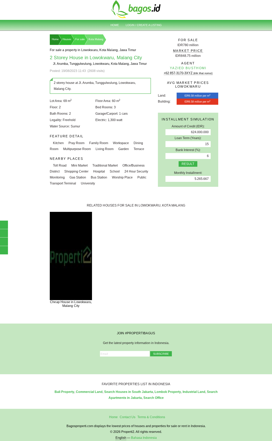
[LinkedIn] (139, 364)
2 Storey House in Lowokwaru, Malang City (96, 57)
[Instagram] (122, 364)
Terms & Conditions (151, 417)
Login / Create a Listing (144, 25)
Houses (67, 39)
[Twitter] (128, 364)
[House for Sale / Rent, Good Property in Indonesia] (136, 9)
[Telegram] (150, 364)
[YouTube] (133, 364)
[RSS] (155, 364)
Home (115, 25)
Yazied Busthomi (188, 68)
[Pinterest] (144, 364)
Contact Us (127, 417)
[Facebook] (117, 364)
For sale (80, 39)
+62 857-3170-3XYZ (188, 73)
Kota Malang (96, 39)
